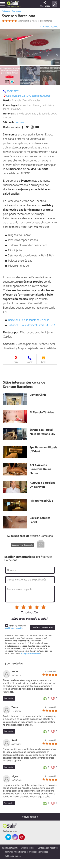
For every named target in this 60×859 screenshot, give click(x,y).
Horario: (7, 113)
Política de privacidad (38, 852)
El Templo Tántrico (42, 413)
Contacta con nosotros (48, 848)
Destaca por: (11, 332)
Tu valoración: (29, 613)
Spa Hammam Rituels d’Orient (43, 450)
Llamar (30, 362)
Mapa (16, 362)
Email (43, 362)
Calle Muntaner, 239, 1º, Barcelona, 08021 (28, 96)
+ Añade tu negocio (49, 27)
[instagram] (15, 837)
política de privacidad (14, 628)
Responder (8, 698)
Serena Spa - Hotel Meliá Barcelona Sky (42, 432)
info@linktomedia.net (30, 653)
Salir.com (6, 11)
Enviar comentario (42, 627)
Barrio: (7, 100)
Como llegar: (10, 105)
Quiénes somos (27, 848)
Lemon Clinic (38, 395)
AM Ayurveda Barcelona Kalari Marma (40, 469)
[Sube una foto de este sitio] (40, 544)
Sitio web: (8, 122)
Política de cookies (13, 856)
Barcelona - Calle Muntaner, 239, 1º (28, 320)
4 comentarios (46, 21)
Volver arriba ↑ (30, 817)
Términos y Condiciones (15, 852)
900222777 (12, 91)
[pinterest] (22, 837)
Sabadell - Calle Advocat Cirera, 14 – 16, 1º (32, 325)
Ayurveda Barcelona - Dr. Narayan (43, 485)
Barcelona (16, 11)
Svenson (19, 122)
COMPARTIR (45, 6)
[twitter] (8, 837)
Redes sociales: (11, 127)
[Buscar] (55, 4)
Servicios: (9, 344)
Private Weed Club (41, 501)
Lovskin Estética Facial (40, 520)
